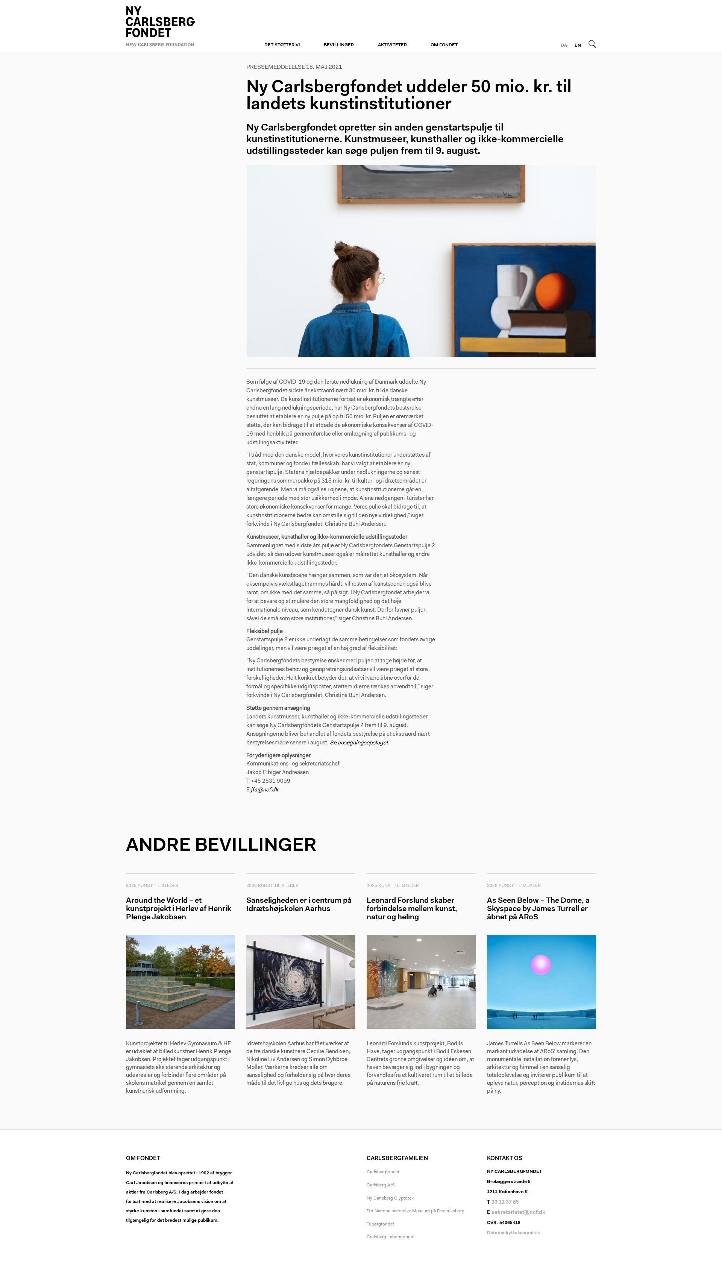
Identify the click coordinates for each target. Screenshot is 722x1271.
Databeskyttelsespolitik (513, 1233)
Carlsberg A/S (381, 1185)
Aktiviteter (392, 45)
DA (564, 45)
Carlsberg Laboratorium (390, 1237)
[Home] (180, 25)
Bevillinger (339, 45)
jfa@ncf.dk (264, 790)
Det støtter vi (282, 45)
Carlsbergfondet (383, 1172)
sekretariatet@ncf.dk (518, 1212)
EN (578, 45)
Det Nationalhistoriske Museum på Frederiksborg (415, 1211)
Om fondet (444, 45)
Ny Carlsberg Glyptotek (390, 1198)
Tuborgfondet (380, 1224)
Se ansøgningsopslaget (359, 743)
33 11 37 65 (505, 1202)
